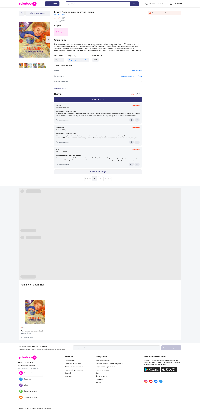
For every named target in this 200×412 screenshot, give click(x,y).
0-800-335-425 (26, 363)
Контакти (68, 376)
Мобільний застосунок (155, 357)
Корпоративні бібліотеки (74, 367)
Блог (97, 373)
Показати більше (96, 171)
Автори (98, 382)
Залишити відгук (98, 99)
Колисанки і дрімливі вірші (32, 331)
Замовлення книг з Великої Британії (109, 364)
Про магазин (69, 360)
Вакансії (68, 373)
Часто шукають (101, 376)
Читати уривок (39, 13)
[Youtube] (150, 381)
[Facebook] (156, 381)
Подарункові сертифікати (105, 367)
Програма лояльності (73, 364)
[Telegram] (160, 381)
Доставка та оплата (103, 360)
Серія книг (99, 379)
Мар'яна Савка (59, 15)
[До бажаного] (22, 13)
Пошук (134, 4)
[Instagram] (146, 381)
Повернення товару (103, 370)
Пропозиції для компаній (74, 370)
